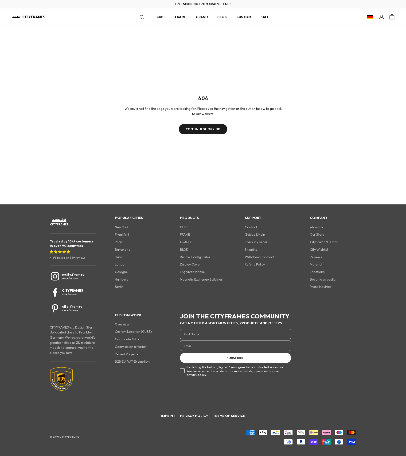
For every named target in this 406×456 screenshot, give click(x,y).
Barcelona (122, 249)
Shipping (251, 249)
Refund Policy (255, 264)
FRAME (180, 17)
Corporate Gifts (127, 339)
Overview (122, 324)
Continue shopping (203, 129)
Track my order (256, 242)
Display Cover (190, 264)
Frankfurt (122, 234)
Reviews (316, 257)
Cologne (121, 272)
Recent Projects (126, 354)
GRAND (202, 17)
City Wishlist (319, 249)
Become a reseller (323, 279)
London (120, 264)
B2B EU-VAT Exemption (132, 361)
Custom (243, 17)
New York (122, 227)
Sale (265, 17)
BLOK (222, 17)
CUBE (161, 17)
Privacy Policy (194, 416)
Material (316, 264)
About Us (316, 227)
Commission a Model (130, 347)
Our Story (317, 234)
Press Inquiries (321, 287)
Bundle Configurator (195, 257)
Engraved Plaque (192, 272)
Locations (317, 272)
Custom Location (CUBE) (133, 331)
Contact (251, 227)
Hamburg (121, 279)
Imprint (168, 416)
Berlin (119, 287)
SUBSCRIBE (235, 358)
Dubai (119, 257)
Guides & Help (255, 234)
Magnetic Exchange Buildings (201, 279)
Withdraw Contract (259, 257)
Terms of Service (229, 416)
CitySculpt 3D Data (324, 242)
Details (224, 4)
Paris (118, 242)
